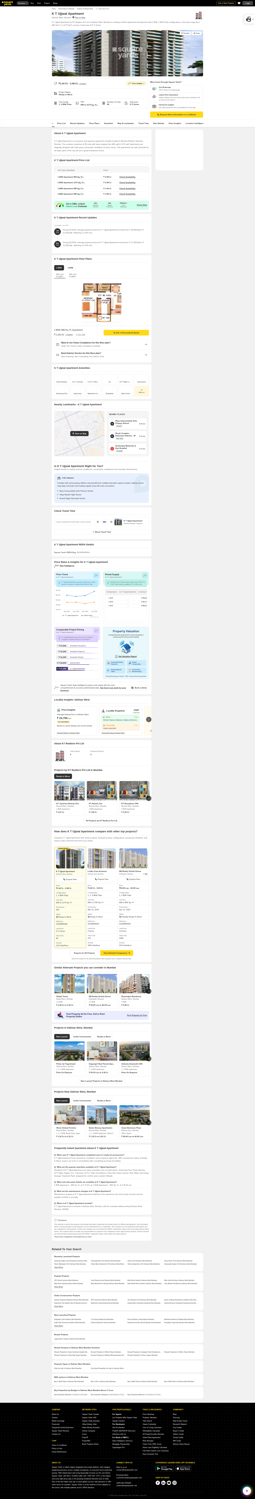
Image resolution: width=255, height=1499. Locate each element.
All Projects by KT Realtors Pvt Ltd (101, 821)
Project (47, 3)
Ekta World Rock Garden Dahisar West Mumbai (145, 1283)
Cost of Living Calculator (152, 1428)
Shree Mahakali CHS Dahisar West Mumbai (70, 1264)
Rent (39, 3)
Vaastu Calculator (149, 1424)
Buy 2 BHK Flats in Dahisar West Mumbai (142, 1381)
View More (58, 1267)
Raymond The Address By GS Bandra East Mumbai (71, 1303)
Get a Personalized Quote (127, 333)
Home (54, 9)
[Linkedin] (163, 1483)
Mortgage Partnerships (121, 1444)
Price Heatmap (148, 1414)
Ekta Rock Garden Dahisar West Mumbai (142, 1280)
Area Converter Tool (150, 1454)
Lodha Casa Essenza (97, 871)
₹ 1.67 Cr (60, 812)
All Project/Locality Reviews (153, 1434)
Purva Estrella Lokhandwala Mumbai (141, 1319)
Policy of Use (57, 1448)
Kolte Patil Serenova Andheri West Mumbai (69, 1323)
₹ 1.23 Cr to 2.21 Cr (64, 1136)
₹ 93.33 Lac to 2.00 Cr (98, 1072)
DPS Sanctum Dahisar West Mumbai (104, 1300)
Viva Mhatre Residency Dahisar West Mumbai (180, 1283)
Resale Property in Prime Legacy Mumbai (143, 1355)
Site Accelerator (118, 1428)
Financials (56, 1424)
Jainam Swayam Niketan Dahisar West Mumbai (71, 1300)
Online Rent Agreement (151, 1437)
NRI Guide (177, 1441)
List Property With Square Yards (124, 1418)
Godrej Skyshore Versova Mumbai (103, 1323)
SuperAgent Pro (118, 1447)
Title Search (147, 1421)
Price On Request (64, 1072)
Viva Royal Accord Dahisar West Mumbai (105, 1280)
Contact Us (56, 1434)
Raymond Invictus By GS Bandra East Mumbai (144, 1323)
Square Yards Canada (90, 1414)
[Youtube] (169, 1483)
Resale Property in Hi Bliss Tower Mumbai (179, 1352)
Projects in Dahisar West (85, 9)
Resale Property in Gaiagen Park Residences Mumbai (145, 1352)
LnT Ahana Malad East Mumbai (102, 1319)
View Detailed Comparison (115, 953)
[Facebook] (158, 1483)
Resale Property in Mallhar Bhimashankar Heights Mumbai (108, 1355)
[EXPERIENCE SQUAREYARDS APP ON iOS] (183, 1471)
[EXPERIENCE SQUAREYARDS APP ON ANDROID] (165, 1471)
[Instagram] (174, 1483)
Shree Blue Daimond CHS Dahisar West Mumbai (108, 1264)
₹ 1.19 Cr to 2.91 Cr (97, 1136)
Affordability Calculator (151, 1431)
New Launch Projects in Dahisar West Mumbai (101, 1081)
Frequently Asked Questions (63, 1428)
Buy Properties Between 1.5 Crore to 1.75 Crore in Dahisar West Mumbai (145, 1395)
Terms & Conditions (59, 1445)
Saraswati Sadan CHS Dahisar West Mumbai (180, 1264)
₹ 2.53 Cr (125, 812)
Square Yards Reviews (60, 1431)
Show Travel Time (103, 532)
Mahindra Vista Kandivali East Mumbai (105, 1303)
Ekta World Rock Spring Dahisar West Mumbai (107, 1283)
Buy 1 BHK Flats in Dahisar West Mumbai (69, 1381)
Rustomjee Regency (77, 651)
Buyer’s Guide (178, 1431)
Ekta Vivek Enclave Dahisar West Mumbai (179, 1280)
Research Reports (180, 1424)
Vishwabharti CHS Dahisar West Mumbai (105, 1261)
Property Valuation (150, 1418)
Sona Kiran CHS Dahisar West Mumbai (178, 1261)
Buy (32, 3)
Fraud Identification (59, 1452)
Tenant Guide (178, 1437)
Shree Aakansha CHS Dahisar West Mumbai (144, 1264)
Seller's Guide (178, 1434)
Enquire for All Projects (84, 953)
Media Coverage (58, 1421)
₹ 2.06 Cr (125, 1005)
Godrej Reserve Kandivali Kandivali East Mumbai (181, 1303)
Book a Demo (141, 688)
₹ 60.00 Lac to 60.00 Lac (132, 1136)
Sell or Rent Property (226, 3)
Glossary (176, 1418)
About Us (55, 1414)
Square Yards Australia (91, 1421)
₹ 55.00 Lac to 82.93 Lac (100, 1005)
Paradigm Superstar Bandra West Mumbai (179, 1323)
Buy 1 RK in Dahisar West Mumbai (103, 1381)
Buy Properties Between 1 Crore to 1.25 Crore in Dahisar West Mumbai (71, 1395)
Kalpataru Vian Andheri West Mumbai (67, 1319)
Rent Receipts (148, 1441)
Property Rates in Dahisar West (68, 733)
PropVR (85, 1437)
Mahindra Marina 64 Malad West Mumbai (179, 1319)
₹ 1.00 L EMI (80, 335)
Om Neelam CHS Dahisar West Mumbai (142, 1300)
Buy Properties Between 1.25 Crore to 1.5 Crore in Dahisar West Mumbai (108, 1395)
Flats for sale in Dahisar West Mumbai (67, 1368)
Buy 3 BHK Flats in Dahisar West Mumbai (179, 1381)
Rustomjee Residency (78, 646)
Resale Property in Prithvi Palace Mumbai (106, 1352)
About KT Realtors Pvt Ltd (69, 743)
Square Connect (118, 1421)
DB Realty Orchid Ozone (130, 871)
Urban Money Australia (90, 1428)
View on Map (80, 433)
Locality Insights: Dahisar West (72, 699)
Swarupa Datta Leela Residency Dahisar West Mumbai (71, 1261)
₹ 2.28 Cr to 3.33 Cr (64, 1005)
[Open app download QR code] (249, 19)
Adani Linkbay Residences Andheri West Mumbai (181, 1300)
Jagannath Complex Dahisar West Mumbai (69, 1339)
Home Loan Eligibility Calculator (155, 1447)
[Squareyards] (7, 4)
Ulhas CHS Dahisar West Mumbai (140, 1261)
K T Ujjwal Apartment (77, 669)
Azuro (84, 1434)
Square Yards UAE (89, 1418)
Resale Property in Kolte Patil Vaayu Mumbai (70, 1355)
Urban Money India (89, 1424)
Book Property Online (90, 1444)
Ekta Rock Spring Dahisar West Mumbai (68, 1283)
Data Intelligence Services (122, 1441)
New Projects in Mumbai (66, 9)
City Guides (177, 1428)
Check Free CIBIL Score (152, 1444)
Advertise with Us (119, 1434)
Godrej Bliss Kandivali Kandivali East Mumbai (144, 1303)
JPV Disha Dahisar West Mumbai (66, 1280)
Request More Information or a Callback (178, 115)
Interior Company (88, 1431)
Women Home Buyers (181, 1444)
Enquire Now (71, 879)
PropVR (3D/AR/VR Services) (123, 1431)
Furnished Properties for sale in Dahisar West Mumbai (108, 1368)
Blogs (55, 3)
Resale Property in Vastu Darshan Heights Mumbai (71, 1352)
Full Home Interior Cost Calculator (156, 1451)
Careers (55, 1418)
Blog (174, 1414)
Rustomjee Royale (76, 657)
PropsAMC (86, 1441)
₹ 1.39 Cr (93, 812)
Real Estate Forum (180, 1421)
